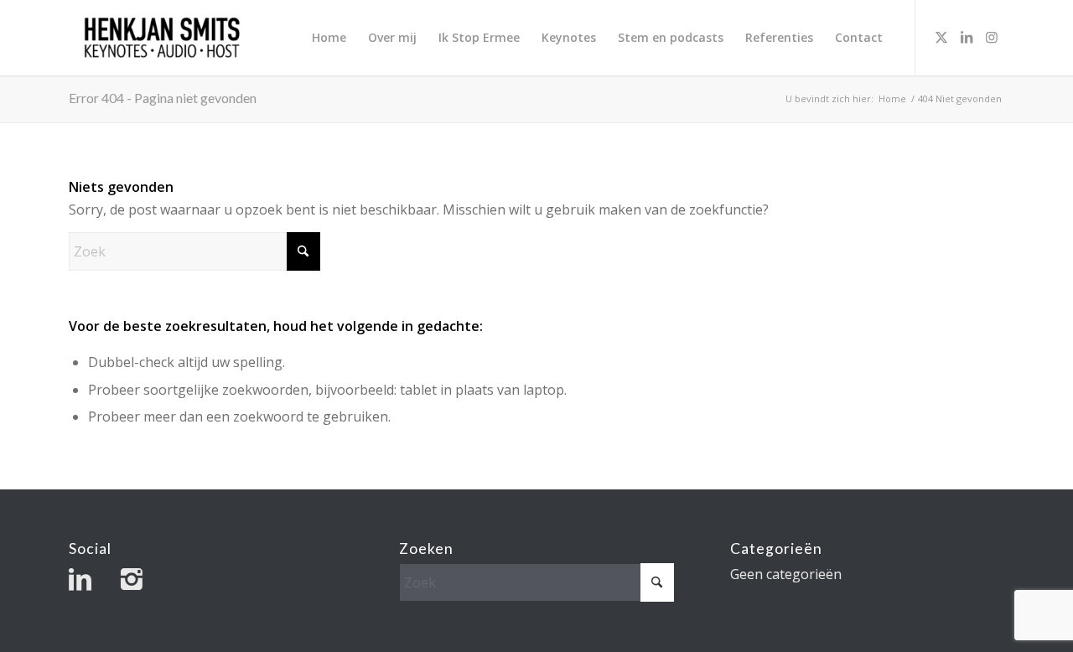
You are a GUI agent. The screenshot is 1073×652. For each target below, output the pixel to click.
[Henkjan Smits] (162, 37)
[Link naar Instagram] (991, 36)
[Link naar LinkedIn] (966, 36)
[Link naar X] (941, 36)
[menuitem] (329, 37)
